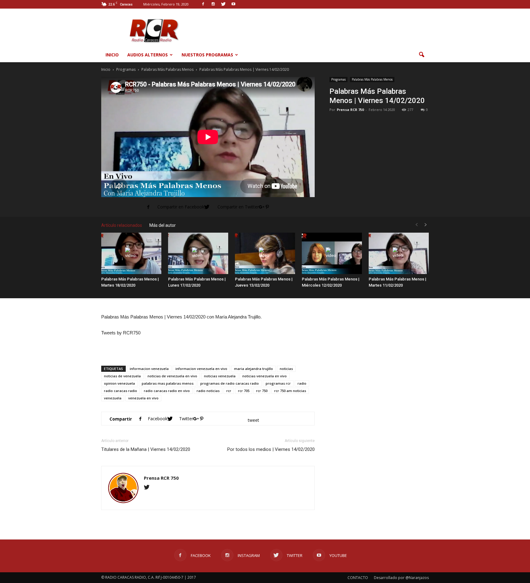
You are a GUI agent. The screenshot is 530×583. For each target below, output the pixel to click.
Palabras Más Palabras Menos (372, 79)
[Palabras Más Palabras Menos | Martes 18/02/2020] (131, 253)
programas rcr (278, 383)
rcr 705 (243, 390)
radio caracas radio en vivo (167, 390)
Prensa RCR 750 (350, 109)
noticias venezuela (220, 376)
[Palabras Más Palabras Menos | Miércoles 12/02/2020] (332, 253)
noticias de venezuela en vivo (172, 376)
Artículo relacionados (121, 225)
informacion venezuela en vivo (201, 368)
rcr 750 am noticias (290, 390)
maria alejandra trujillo (253, 368)
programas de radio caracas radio (229, 383)
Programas (338, 79)
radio (302, 383)
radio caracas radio (120, 390)
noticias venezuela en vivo (264, 376)
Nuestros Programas (207, 55)
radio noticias (208, 390)
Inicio (112, 55)
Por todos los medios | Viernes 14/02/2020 (271, 449)
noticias (286, 368)
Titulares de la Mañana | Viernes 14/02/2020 (145, 449)
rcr (228, 390)
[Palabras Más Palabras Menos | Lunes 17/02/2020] (198, 253)
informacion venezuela (149, 368)
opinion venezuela (119, 383)
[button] (421, 55)
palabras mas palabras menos (168, 383)
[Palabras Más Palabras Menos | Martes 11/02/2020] (399, 253)
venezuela (112, 398)
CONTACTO (358, 577)
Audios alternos (147, 55)
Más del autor (162, 225)
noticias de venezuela (122, 376)
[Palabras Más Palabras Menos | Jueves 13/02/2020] (265, 253)
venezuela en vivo (143, 398)
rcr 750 (261, 390)
